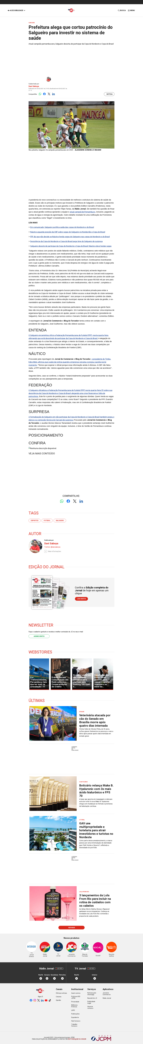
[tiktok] (50, 1000)
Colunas (58, 996)
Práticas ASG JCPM (75, 997)
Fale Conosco (75, 1021)
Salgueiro (60, 520)
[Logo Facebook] (44, 94)
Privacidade (75, 1002)
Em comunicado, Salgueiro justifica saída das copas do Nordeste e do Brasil (62, 227)
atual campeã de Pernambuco (82, 212)
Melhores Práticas (74, 1006)
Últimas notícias (61, 993)
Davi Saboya (34, 86)
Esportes (34, 520)
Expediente (75, 1017)
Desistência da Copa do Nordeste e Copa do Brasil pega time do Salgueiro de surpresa (66, 241)
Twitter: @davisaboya (52, 547)
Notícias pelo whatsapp (91, 993)
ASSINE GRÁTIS (39, 636)
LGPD (73, 1010)
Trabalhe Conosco (74, 1025)
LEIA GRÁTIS (81, 599)
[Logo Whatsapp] (40, 94)
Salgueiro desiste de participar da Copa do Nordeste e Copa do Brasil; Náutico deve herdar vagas (70, 246)
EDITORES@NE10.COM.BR (77, 1039)
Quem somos (75, 993)
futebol (47, 520)
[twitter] (38, 1000)
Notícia (109, 94)
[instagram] (35, 1000)
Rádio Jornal (107, 998)
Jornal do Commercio (107, 993)
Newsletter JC (92, 998)
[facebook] (31, 1000)
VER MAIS (71, 927)
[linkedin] (42, 1000)
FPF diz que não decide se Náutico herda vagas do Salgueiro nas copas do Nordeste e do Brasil (70, 237)
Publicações (75, 1014)
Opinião (58, 1000)
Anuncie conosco (90, 1007)
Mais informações (54, 551)
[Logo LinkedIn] (53, 94)
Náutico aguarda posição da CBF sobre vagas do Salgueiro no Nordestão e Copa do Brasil (67, 232)
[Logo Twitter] (49, 94)
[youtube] (46, 1000)
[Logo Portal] (71, 10)
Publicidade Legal (91, 1002)
